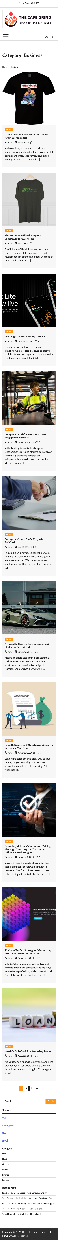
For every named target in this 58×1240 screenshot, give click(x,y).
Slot (4, 1133)
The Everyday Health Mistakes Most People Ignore (23, 1209)
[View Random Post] (46, 37)
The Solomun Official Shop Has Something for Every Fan (23, 237)
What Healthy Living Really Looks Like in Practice (22, 1214)
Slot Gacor (7, 1125)
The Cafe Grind (30, 1232)
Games (5, 1169)
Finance (5, 1175)
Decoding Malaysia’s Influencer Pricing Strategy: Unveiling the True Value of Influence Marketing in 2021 (28, 849)
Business (9, 130)
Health (5, 1159)
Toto (4, 1118)
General (5, 1164)
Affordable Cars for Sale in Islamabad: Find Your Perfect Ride (27, 645)
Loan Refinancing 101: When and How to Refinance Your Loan (29, 746)
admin (10, 142)
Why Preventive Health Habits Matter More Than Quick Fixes (27, 1198)
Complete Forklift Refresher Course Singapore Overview (26, 436)
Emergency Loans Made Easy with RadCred (24, 540)
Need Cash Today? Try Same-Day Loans (28, 1051)
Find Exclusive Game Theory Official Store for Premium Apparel (29, 1203)
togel (5, 1140)
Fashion (5, 1180)
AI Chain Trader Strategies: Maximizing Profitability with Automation (28, 952)
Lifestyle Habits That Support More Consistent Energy (24, 1193)
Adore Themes (20, 1235)
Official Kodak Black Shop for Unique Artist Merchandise (26, 136)
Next (37, 1088)
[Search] (51, 37)
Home (5, 1153)
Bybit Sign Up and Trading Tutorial (25, 336)
